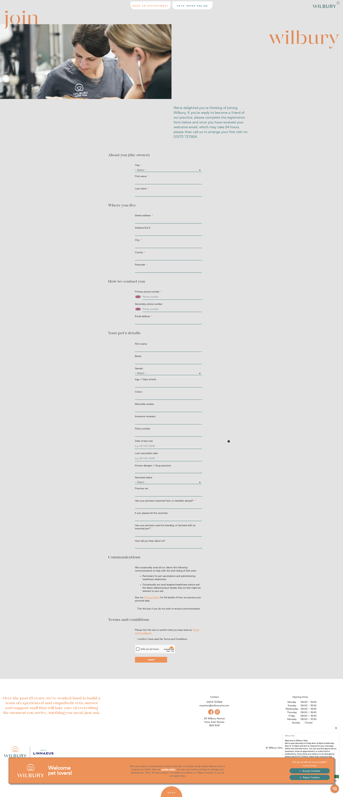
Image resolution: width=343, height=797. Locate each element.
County (139, 252)
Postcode (140, 264)
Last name (141, 188)
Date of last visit (144, 441)
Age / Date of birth (145, 379)
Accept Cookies (311, 771)
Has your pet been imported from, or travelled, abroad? (164, 500)
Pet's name (141, 344)
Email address (142, 316)
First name (140, 176)
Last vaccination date (146, 453)
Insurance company (145, 416)
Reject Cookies (311, 777)
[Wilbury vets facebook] (211, 711)
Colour (138, 391)
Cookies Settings (309, 766)
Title (137, 165)
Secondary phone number (148, 304)
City (137, 240)
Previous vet (141, 488)
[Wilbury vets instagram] (217, 711)
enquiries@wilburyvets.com (214, 705)
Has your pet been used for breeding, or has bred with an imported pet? (165, 527)
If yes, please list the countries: (151, 513)
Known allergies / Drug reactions (153, 465)
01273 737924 (185, 137)
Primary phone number (147, 291)
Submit (151, 660)
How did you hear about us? (150, 541)
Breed (138, 356)
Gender (139, 368)
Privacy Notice (152, 597)
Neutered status (143, 477)
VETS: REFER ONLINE (192, 6)
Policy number (142, 428)
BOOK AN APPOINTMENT (151, 6)
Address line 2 (142, 227)
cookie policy (168, 769)
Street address (143, 215)
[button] (228, 442)
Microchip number (144, 404)
